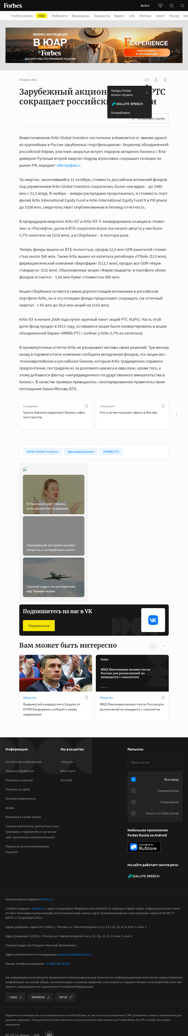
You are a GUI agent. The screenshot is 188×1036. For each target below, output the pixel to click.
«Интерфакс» (68, 165)
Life (132, 15)
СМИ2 (13, 997)
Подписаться (38, 625)
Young (174, 15)
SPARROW (38, 997)
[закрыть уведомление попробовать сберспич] (147, 92)
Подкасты (102, 15)
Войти (145, 5)
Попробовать (120, 113)
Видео (119, 15)
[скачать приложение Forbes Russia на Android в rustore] (143, 847)
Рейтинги (59, 15)
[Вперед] (176, 414)
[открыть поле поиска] (171, 5)
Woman (145, 15)
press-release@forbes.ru (74, 954)
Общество (29, 698)
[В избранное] (86, 406)
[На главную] (13, 5)
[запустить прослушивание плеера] (146, 79)
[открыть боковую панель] (160, 5)
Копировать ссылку (151, 118)
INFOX (63, 997)
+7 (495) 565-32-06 (57, 964)
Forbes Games (27, 15)
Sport (160, 15)
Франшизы (80, 15)
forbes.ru (47, 899)
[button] (182, 5)
